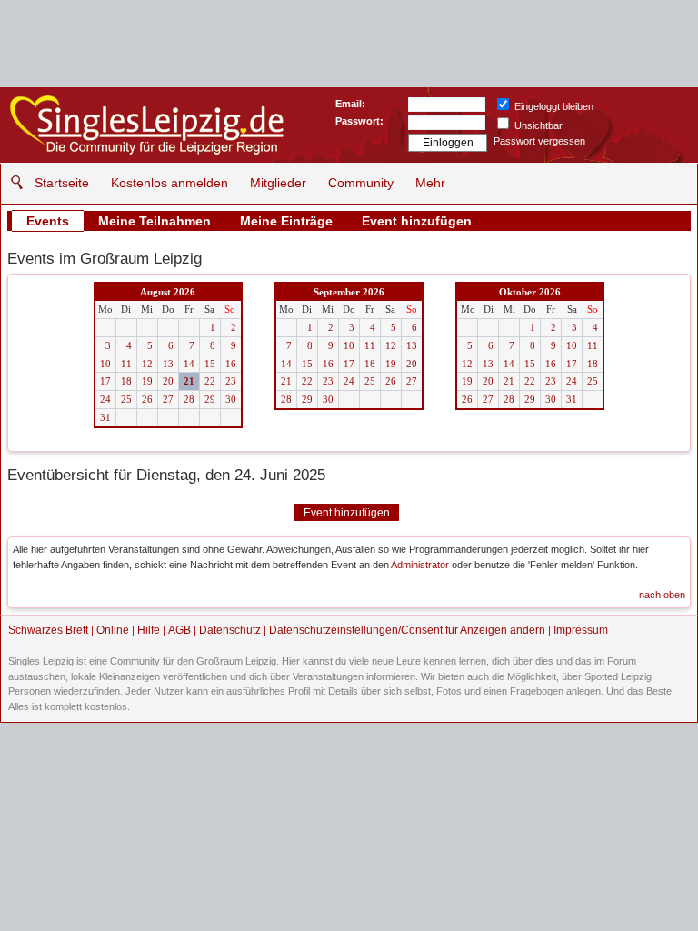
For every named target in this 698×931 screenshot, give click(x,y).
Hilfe (148, 630)
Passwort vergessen (539, 140)
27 (168, 399)
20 (168, 380)
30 (230, 399)
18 (126, 380)
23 (230, 380)
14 (189, 363)
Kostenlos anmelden (169, 182)
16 (230, 363)
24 (105, 399)
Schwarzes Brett (48, 630)
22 (209, 380)
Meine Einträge (286, 221)
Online (112, 630)
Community (361, 182)
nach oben (662, 594)
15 (209, 363)
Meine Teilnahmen (154, 221)
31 (105, 417)
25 (126, 399)
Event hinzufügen (417, 221)
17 (105, 380)
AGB (179, 630)
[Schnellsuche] (12, 182)
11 (126, 363)
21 (189, 380)
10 (105, 363)
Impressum (580, 630)
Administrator (420, 564)
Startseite (62, 182)
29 (209, 399)
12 (147, 363)
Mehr (430, 182)
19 (147, 380)
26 (147, 399)
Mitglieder (278, 182)
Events (47, 221)
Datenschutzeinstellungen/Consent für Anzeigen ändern (407, 630)
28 (189, 399)
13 (168, 363)
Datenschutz (230, 630)
